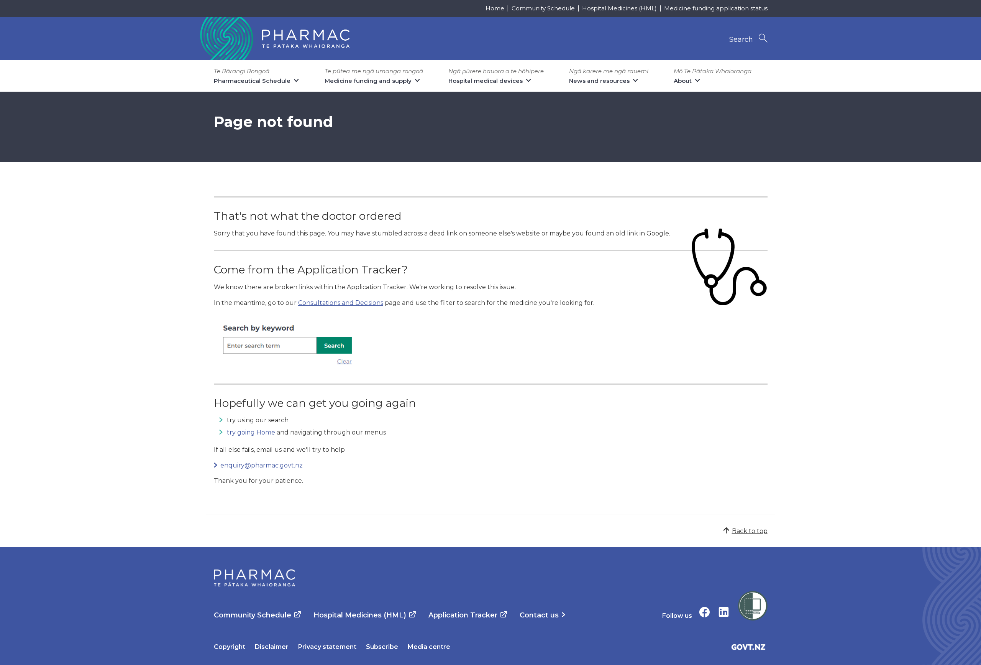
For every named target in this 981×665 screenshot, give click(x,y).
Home (495, 8)
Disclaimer (272, 646)
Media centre (429, 646)
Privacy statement (327, 646)
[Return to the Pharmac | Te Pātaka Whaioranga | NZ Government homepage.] (273, 38)
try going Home (251, 432)
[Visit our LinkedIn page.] (723, 612)
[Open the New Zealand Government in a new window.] (748, 646)
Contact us (539, 615)
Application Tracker (462, 615)
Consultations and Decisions (340, 302)
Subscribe (382, 646)
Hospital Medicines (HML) (619, 8)
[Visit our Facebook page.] (704, 612)
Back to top (750, 531)
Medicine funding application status (716, 8)
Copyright (229, 646)
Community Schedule (543, 8)
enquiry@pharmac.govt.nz (261, 465)
